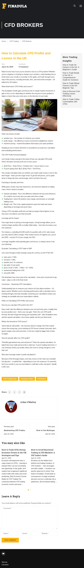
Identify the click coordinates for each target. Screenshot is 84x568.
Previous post (9, 426)
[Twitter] (14, 392)
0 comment (23, 67)
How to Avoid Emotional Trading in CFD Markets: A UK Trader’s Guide (43, 452)
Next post (51, 426)
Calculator (5, 564)
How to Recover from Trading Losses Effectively (71, 93)
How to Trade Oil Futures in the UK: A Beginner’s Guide (71, 67)
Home (4, 41)
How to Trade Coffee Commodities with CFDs (71, 101)
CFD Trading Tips (10, 379)
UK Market (42, 379)
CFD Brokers (27, 41)
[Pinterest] (19, 392)
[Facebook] (9, 392)
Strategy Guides (27, 379)
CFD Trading (14, 41)
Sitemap (4, 562)
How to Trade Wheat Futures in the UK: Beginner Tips (71, 85)
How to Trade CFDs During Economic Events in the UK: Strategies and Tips (14, 452)
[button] (28, 489)
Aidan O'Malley (28, 402)
